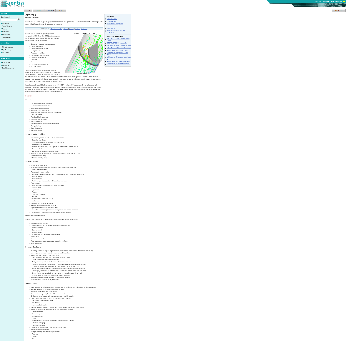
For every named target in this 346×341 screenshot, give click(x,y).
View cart (318, 1)
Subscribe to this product (115, 23)
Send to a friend (112, 19)
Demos (66, 29)
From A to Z (6, 34)
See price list (111, 28)
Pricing (71, 29)
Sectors (77, 29)
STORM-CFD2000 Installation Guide (119, 45)
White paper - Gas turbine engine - (118, 63)
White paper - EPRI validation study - (119, 61)
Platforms (5, 31)
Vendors (4, 29)
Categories (5, 23)
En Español (339, 1)
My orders (5, 52)
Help (332, 1)
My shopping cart (8, 50)
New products (6, 37)
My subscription (7, 47)
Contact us (5, 65)
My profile (325, 1)
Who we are (6, 62)
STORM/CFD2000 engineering (117, 43)
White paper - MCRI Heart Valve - (118, 50)
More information (56, 29)
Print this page (111, 21)
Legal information (8, 68)
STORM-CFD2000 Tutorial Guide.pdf (119, 48)
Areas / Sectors (7, 26)
